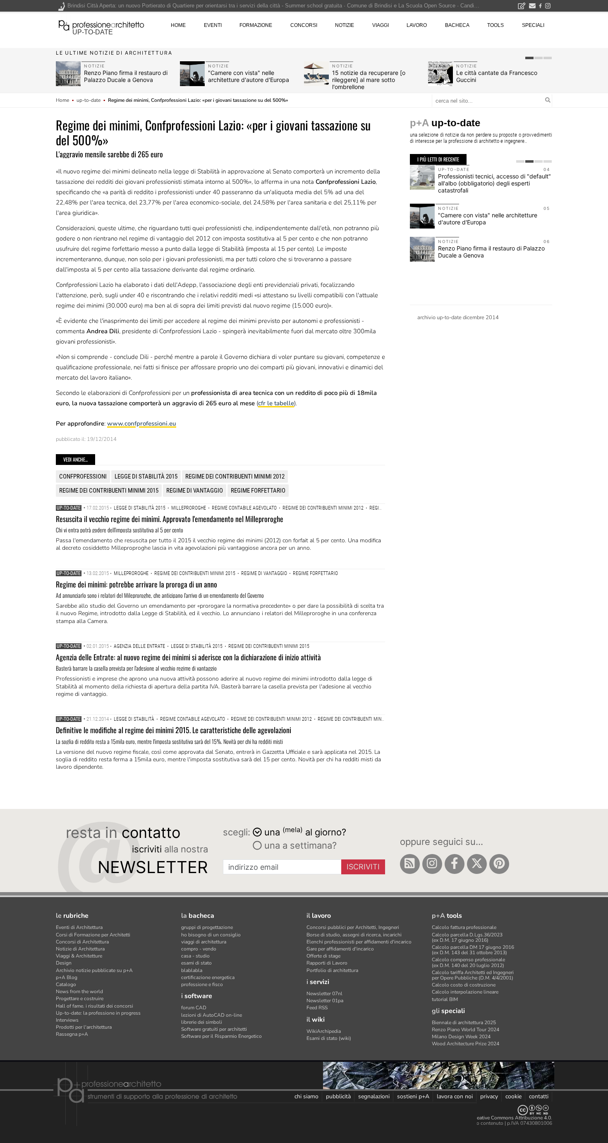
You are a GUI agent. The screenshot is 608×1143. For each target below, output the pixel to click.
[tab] (529, 58)
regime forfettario (258, 490)
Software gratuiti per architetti (214, 1029)
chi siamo (306, 1096)
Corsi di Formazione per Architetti (93, 934)
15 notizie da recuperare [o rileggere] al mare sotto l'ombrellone (368, 79)
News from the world (79, 991)
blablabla (191, 970)
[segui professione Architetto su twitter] (477, 864)
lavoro (417, 25)
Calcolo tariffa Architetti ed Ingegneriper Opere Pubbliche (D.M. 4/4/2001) (473, 975)
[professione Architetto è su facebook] (454, 864)
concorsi (303, 25)
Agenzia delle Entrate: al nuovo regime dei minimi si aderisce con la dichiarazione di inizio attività (188, 657)
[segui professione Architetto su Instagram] (432, 864)
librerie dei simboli (201, 1022)
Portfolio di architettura (332, 970)
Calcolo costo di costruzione (463, 985)
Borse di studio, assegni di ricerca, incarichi (354, 934)
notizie (344, 25)
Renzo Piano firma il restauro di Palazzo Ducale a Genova (126, 76)
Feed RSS (317, 1007)
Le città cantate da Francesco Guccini (496, 76)
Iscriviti (363, 866)
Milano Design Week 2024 (461, 1036)
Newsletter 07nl (324, 993)
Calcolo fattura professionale (464, 927)
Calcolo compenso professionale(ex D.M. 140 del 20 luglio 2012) (468, 962)
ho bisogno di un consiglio (211, 934)
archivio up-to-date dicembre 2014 (458, 317)
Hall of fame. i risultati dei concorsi (94, 1006)
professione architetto (101, 24)
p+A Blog (66, 977)
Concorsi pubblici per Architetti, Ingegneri (352, 927)
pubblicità (338, 1096)
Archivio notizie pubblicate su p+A (94, 970)
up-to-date (92, 32)
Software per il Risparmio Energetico (221, 1036)
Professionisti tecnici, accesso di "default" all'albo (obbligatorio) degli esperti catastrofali (494, 183)
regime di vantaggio (194, 490)
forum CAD (193, 1007)
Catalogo (66, 984)
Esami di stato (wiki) (328, 1038)
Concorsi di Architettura (82, 941)
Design (64, 963)
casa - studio (195, 956)
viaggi (380, 25)
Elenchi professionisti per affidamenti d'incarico (359, 941)
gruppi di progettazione (207, 927)
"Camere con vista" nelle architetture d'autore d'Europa (248, 76)
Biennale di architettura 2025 (464, 1022)
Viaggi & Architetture (79, 956)
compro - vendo (198, 949)
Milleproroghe (188, 508)
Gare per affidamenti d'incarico (340, 949)
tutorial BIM (445, 999)
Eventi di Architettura (79, 927)
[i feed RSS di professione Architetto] (410, 864)
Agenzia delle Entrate (139, 646)
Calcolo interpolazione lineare (465, 992)
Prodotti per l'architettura (84, 1027)
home (178, 25)
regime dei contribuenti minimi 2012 (235, 476)
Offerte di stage (323, 956)
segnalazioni (374, 1096)
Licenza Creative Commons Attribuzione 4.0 (502, 1117)
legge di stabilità (134, 719)
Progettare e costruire (79, 998)
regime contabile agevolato (244, 508)
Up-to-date (69, 508)
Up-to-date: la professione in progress (98, 1013)
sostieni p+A (413, 1096)
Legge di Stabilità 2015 (146, 476)
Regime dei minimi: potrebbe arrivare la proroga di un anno (136, 584)
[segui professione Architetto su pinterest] (499, 864)
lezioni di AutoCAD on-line (211, 1015)
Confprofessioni (83, 476)
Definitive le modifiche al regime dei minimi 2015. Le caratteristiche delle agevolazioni (173, 729)
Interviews (67, 1020)
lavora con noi (455, 1096)
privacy (489, 1096)
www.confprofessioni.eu (141, 423)
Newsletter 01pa (324, 1000)
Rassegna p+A (72, 1034)
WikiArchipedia (323, 1031)
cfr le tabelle (276, 403)
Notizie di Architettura (80, 949)
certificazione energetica (208, 977)
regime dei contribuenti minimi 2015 (108, 490)
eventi (213, 25)
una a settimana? (299, 845)
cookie (513, 1096)
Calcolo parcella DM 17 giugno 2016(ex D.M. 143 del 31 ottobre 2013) (473, 950)
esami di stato (196, 963)
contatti (538, 1096)
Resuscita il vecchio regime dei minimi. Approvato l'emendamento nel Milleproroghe (169, 518)
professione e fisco (202, 984)
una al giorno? (305, 831)
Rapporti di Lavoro (326, 963)
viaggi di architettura (203, 941)
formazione (255, 25)
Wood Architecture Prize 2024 (465, 1043)
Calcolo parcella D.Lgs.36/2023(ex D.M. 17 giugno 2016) (467, 937)
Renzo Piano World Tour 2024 (465, 1029)
